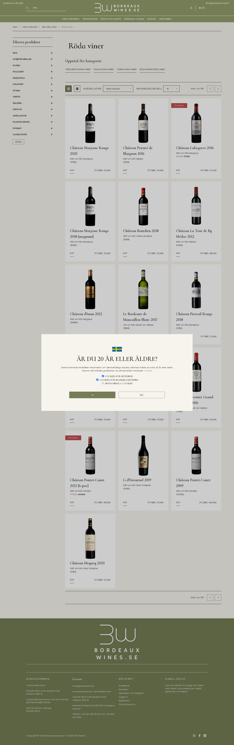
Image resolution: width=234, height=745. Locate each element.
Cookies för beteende (119, 376)
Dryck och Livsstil (111, 19)
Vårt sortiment (70, 19)
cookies (148, 370)
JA (92, 394)
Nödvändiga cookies (119, 383)
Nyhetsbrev (165, 19)
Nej (141, 394)
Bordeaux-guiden (134, 19)
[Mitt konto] (191, 8)
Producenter (90, 19)
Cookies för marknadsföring (118, 379)
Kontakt (151, 19)
